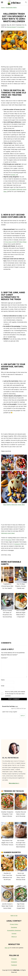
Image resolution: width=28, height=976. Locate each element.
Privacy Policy (14, 924)
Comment (4, 658)
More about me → (14, 783)
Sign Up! (7, 947)
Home (2, 7)
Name (2, 680)
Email (2, 685)
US (16, 174)
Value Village (22, 242)
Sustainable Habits (11, 7)
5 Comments (20, 27)
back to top (14, 915)
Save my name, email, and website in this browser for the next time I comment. (15, 693)
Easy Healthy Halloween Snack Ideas (14, 504)
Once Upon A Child (10, 242)
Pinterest (8, 540)
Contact (14, 933)
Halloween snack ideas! (8, 533)
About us (14, 936)
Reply (23, 715)
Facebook (14, 965)
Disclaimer (14, 927)
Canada (13, 174)
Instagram (17, 544)
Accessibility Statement (14, 930)
